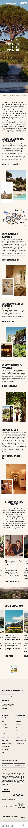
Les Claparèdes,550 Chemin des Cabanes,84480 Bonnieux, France (8, 704)
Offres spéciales (16, 95)
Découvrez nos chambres (10, 260)
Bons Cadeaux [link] (5, 749)
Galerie (3, 721)
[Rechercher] (23, 825)
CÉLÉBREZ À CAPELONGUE (9, 386)
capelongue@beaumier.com (12, 697)
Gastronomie (24, 95)
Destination (4, 724)
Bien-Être (4, 734)
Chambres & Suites (7, 95)
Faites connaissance (12, 581)
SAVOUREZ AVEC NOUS (8, 321)
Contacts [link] (18, 724)
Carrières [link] (18, 731)
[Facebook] (17, 795)
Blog (17, 727)
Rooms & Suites (5, 727)
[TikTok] (19, 795)
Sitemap (23, 817)
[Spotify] (22, 795)
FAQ (3, 752)
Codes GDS (4, 708)
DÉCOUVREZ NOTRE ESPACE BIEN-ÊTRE (11, 457)
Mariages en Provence (7, 743)
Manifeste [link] (18, 721)
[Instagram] (14, 795)
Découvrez (9, 656)
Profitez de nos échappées (10, 164)
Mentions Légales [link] (20, 743)
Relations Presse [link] (20, 734)
